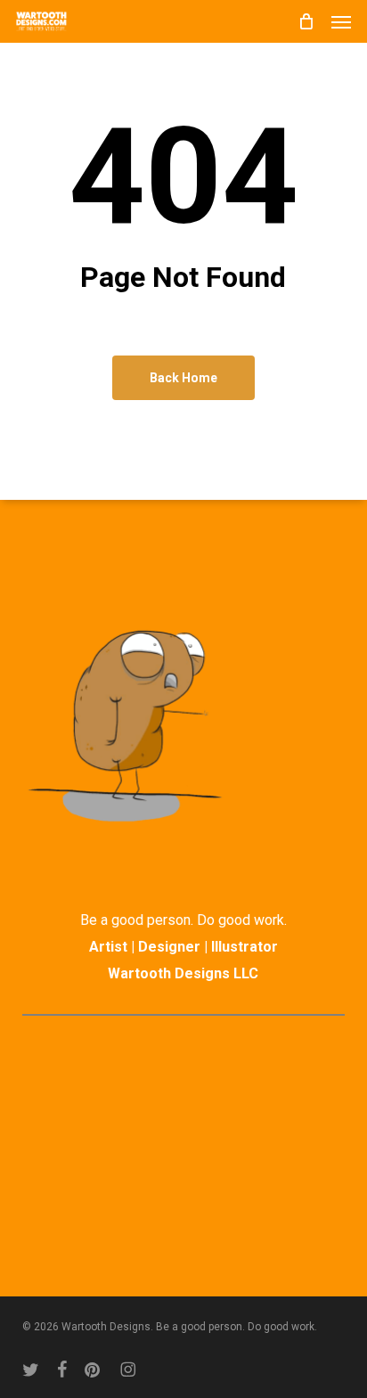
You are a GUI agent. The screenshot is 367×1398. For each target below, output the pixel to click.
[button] (341, 21)
